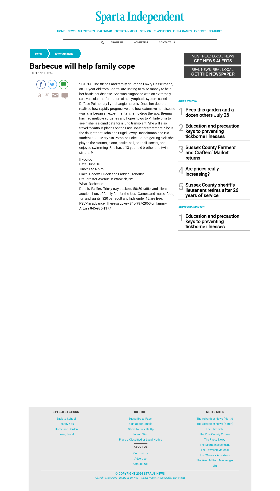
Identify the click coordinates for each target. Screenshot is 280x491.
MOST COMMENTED (191, 207)
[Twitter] (52, 84)
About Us (117, 42)
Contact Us (167, 42)
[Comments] (63, 84)
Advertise (141, 42)
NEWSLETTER (219, 4)
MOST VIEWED (187, 101)
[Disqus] (103, 260)
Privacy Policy (148, 477)
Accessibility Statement (171, 477)
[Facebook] (41, 84)
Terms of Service (128, 477)
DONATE (241, 4)
